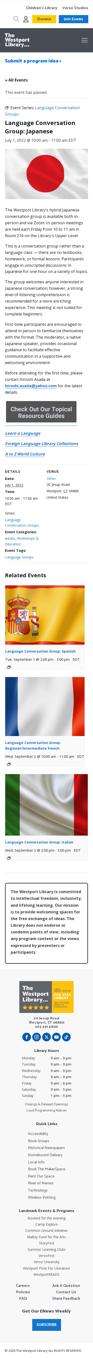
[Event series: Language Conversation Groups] (9, 667)
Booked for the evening (46, 1218)
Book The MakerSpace (46, 1169)
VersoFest (46, 1255)
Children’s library (41, 8)
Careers (23, 1286)
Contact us (66, 1292)
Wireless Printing (42, 1197)
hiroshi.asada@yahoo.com (31, 386)
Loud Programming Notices (46, 1110)
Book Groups (38, 1141)
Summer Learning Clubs (47, 1249)
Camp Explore (46, 1224)
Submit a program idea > (33, 61)
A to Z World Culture (25, 454)
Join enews (73, 19)
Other (51, 478)
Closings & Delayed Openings (46, 1104)
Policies (23, 1292)
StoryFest (46, 1243)
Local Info (36, 1162)
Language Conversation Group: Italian (39, 842)
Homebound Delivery (45, 1155)
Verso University (47, 1261)
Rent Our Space (41, 1176)
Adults (10, 538)
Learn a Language (22, 433)
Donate (44, 19)
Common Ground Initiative (46, 1230)
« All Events (16, 80)
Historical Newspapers (46, 1148)
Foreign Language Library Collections (41, 443)
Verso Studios (75, 8)
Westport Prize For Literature (46, 1268)
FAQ (23, 1299)
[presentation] (45, 615)
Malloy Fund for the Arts (46, 1237)
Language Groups (19, 557)
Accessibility (38, 1134)
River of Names (41, 1183)
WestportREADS (46, 1274)
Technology (37, 1190)
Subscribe (46, 1324)
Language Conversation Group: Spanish (40, 651)
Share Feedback (66, 1299)
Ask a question (66, 1286)
